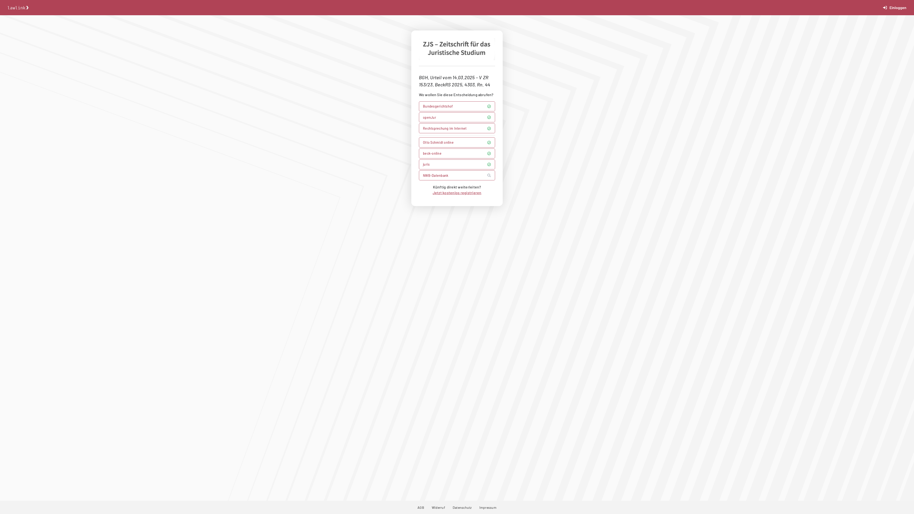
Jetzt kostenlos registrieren (457, 192)
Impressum (488, 507)
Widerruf (438, 507)
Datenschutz (462, 507)
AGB (420, 507)
